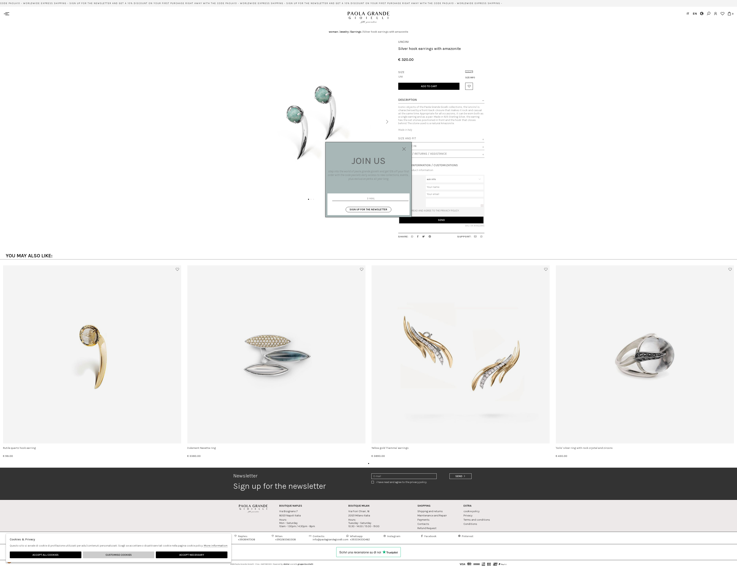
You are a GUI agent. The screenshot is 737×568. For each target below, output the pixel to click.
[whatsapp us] (412, 236)
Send (441, 220)
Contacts (423, 524)
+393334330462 (360, 538)
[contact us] (475, 236)
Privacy (468, 515)
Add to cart (429, 86)
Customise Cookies (119, 554)
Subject (404, 177)
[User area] (715, 14)
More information (215, 545)
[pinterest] (430, 236)
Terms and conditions (477, 519)
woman (333, 31)
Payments (423, 519)
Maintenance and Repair (432, 515)
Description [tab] (407, 100)
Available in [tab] (407, 146)
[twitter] (423, 236)
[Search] (708, 14)
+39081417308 (246, 538)
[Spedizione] (702, 14)
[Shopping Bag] (729, 14)
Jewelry (344, 31)
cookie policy (471, 511)
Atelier (286, 564)
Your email (405, 193)
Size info (470, 77)
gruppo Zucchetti (305, 564)
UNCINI (403, 42)
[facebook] (417, 236)
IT (688, 13)
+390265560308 (285, 538)
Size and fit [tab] (407, 138)
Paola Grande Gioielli (368, 18)
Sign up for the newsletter (368, 209)
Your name (405, 186)
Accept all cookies (45, 554)
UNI (400, 76)
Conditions (470, 524)
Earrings (355, 31)
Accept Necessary (191, 554)
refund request (426, 528)
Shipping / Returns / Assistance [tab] (422, 153)
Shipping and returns (430, 511)
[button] (387, 122)
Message (404, 200)
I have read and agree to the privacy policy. (431, 210)
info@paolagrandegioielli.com (330, 538)
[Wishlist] (722, 14)
